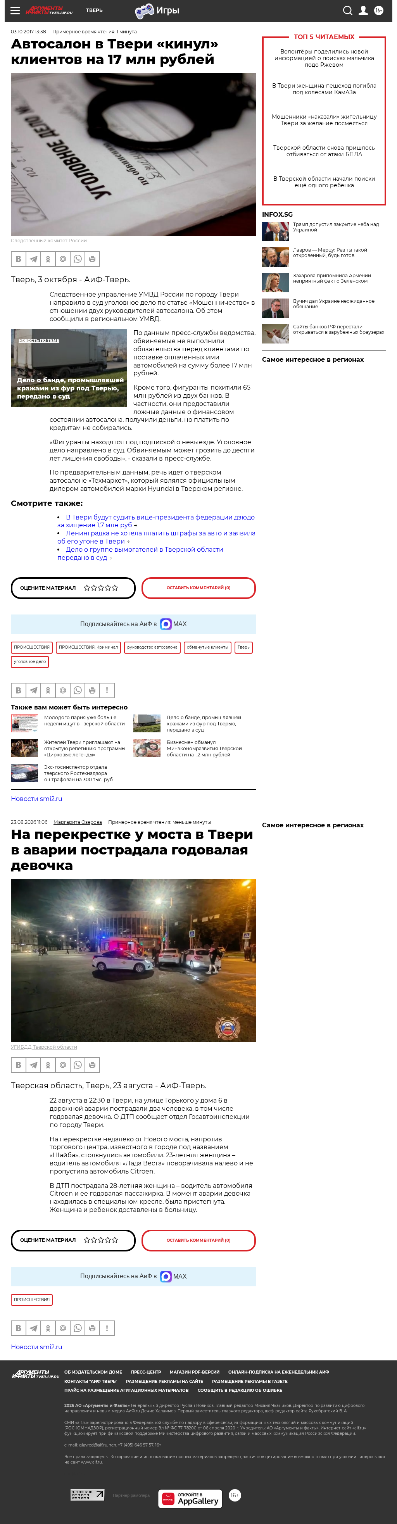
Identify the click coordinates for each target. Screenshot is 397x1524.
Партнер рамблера (131, 1495)
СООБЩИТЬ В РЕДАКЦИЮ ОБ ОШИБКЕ (240, 1390)
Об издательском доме (93, 1372)
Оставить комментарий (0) (199, 587)
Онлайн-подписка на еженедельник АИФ (278, 1372)
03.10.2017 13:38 (28, 32)
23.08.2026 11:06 (29, 822)
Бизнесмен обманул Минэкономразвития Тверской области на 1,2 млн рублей (204, 748)
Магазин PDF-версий (194, 1372)
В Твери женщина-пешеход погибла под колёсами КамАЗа (324, 89)
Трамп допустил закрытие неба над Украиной (336, 227)
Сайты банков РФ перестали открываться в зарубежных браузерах (338, 329)
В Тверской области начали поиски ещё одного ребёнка (324, 182)
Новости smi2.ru (36, 799)
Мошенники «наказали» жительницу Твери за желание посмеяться (324, 120)
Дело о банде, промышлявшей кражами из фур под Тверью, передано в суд (204, 724)
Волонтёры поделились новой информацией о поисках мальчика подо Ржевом (324, 58)
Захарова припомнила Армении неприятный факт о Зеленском (332, 278)
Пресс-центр (146, 1372)
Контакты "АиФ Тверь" (90, 1381)
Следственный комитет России (49, 240)
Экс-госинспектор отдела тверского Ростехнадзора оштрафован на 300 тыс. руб (78, 773)
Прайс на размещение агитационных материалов (126, 1390)
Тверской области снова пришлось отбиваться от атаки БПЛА (324, 151)
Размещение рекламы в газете (250, 1381)
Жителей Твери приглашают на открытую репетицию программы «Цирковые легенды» (84, 748)
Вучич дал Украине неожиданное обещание (334, 304)
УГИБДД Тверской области (44, 1047)
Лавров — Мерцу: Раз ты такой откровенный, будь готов (330, 252)
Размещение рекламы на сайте (164, 1381)
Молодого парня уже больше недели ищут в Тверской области (84, 721)
